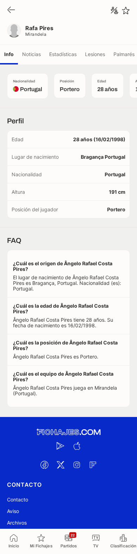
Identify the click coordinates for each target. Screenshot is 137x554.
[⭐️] (126, 10)
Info (9, 54)
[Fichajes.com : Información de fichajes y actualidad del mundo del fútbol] (68, 432)
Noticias (31, 54)
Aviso (13, 511)
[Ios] (76, 445)
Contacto (17, 499)
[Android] (60, 445)
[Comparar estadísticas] (114, 10)
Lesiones (95, 54)
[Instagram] (76, 464)
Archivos (17, 523)
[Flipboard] (92, 464)
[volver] (11, 10)
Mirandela (35, 34)
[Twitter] (60, 464)
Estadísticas (63, 54)
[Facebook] (44, 464)
